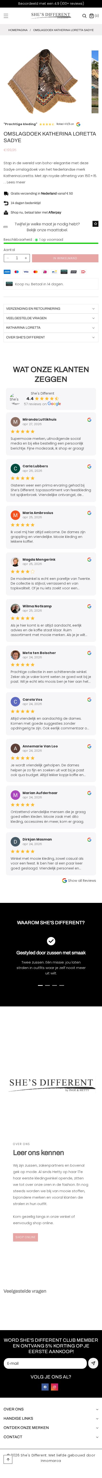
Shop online (25, 1237)
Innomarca (51, 1460)
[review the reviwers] (89, 419)
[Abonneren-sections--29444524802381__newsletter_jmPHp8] (93, 1363)
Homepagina (18, 30)
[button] (9, 16)
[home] (64, 1473)
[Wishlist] (95, 224)
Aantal (9, 249)
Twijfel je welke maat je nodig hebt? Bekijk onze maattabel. (47, 227)
